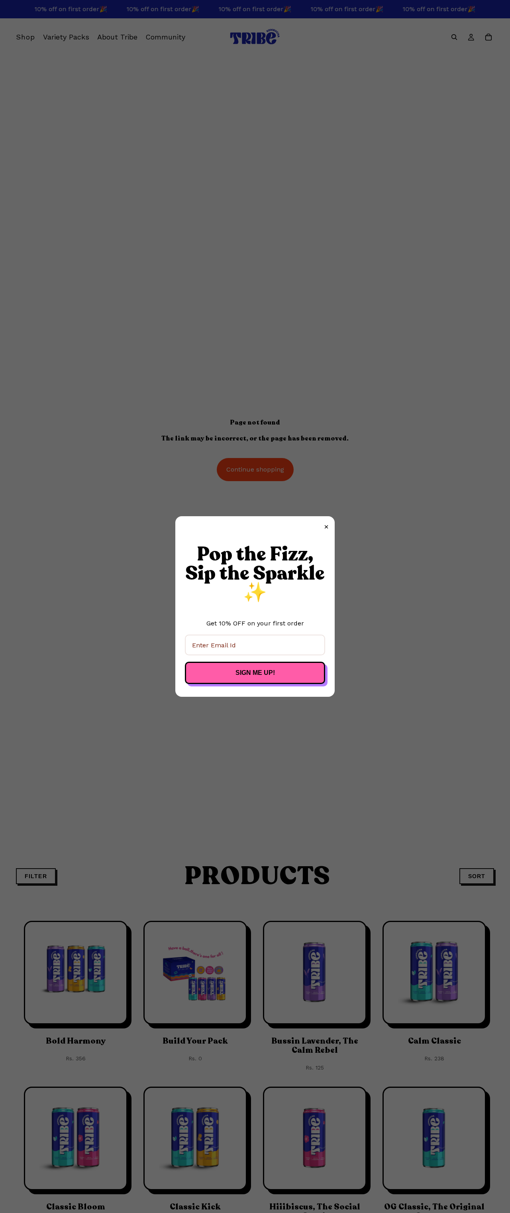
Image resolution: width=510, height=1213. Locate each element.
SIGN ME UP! (255, 672)
